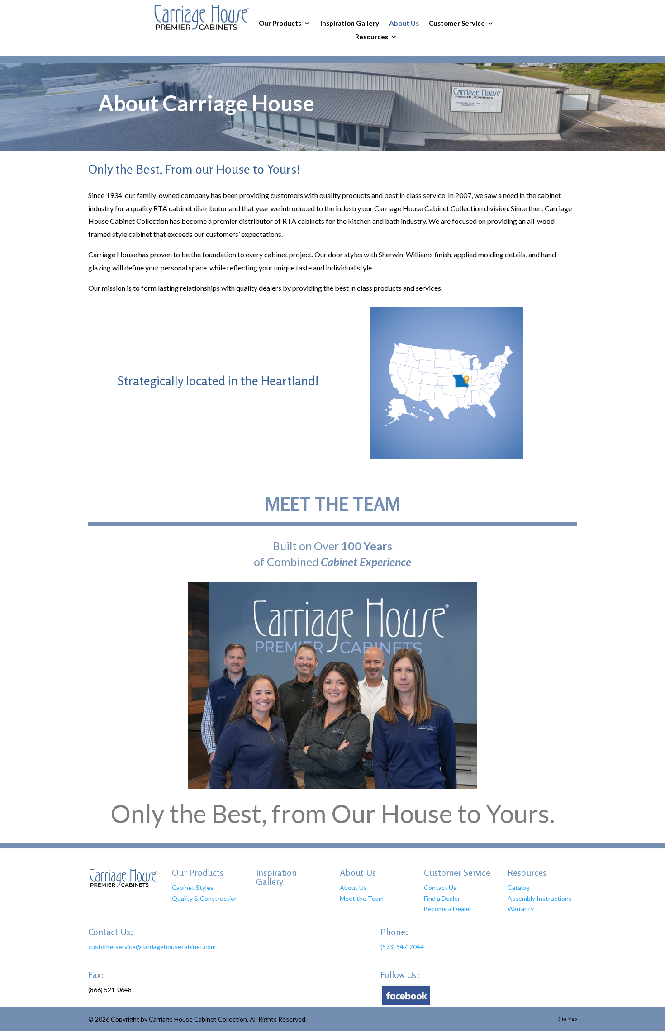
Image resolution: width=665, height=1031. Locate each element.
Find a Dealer (442, 898)
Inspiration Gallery (349, 23)
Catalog (519, 887)
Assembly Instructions (540, 898)
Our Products (280, 23)
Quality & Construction (205, 898)
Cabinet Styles (193, 887)
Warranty (521, 909)
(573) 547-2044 (402, 947)
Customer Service (457, 23)
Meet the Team (362, 898)
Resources (371, 37)
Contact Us (440, 887)
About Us (404, 23)
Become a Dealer (447, 909)
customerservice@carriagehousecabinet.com (152, 947)
